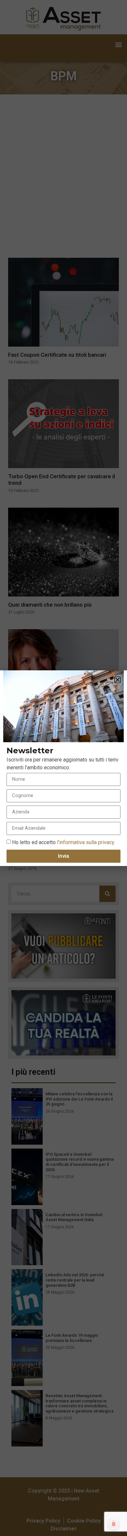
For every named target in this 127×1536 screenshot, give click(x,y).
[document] (63, 768)
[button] (117, 680)
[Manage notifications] (113, 1524)
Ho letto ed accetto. (63, 842)
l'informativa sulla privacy (85, 842)
